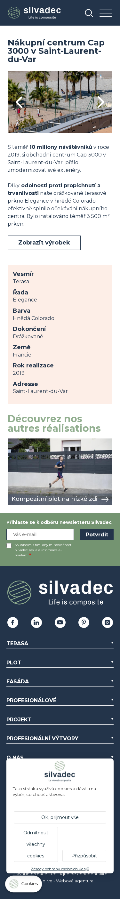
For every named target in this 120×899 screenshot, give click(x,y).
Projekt (19, 720)
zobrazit (18, 442)
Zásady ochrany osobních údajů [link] (60, 868)
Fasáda (17, 681)
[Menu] (106, 13)
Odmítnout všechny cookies (35, 844)
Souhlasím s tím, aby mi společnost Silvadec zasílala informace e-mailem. (43, 550)
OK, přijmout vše (60, 817)
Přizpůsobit (84, 856)
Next (101, 102)
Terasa (17, 643)
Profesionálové (31, 700)
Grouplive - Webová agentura (62, 880)
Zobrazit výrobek (44, 242)
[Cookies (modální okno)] (24, 885)
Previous (19, 102)
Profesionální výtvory (42, 738)
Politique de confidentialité (79, 873)
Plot (13, 663)
